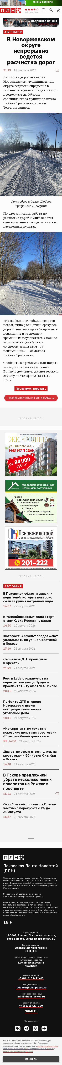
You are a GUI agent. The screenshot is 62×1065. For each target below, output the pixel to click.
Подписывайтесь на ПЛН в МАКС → (31, 398)
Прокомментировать (31, 388)
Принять (31, 1059)
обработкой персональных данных (18, 1051)
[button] (58, 10)
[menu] (44, 10)
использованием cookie (47, 1046)
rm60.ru (31, 1011)
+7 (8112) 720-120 (31, 1005)
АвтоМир (13, 32)
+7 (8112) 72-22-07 (31, 978)
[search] (51, 10)
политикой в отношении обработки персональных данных (28, 1049)
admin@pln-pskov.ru (31, 996)
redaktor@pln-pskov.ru (31, 987)
